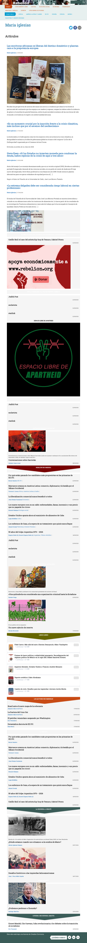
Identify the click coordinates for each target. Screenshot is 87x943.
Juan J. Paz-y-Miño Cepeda (16, 876)
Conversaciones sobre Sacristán (22, 460)
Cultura (33, 6)
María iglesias (11, 53)
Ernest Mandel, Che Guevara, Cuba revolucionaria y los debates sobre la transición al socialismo (43, 924)
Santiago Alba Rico (13, 911)
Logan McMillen (12, 518)
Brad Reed (10, 726)
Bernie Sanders (12, 481)
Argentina (37, 535)
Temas (8, 6)
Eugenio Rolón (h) (13, 535)
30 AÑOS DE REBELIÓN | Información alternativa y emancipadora (43, 234)
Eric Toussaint (12, 720)
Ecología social (44, 6)
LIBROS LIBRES (43, 635)
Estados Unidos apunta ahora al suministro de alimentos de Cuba (36, 515)
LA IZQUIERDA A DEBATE (43, 809)
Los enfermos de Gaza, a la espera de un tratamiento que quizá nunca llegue (40, 524)
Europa (62, 14)
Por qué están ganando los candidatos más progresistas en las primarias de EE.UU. (40, 476)
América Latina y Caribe (34, 14)
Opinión (23, 10)
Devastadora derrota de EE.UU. (21, 724)
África (21, 14)
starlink (11, 313)
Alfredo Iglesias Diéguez (15, 845)
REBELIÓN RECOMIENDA (43, 467)
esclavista (12, 305)
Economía (56, 6)
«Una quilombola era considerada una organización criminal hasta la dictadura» (42, 594)
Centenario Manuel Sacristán (43, 428)
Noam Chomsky (43, 880)
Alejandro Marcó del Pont (15, 708)
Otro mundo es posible (36, 10)
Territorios (10, 14)
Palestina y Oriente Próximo (14, 18)
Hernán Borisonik (13, 631)
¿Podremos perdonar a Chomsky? (22, 908)
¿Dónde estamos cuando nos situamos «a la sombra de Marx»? (34, 842)
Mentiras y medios (11, 10)
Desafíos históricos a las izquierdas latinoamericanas (31, 873)
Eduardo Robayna (13, 510)
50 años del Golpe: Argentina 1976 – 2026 (25, 532)
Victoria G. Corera (13, 491)
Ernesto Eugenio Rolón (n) (26, 535)
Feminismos (66, 6)
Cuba (19, 518)
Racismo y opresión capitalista (43, 564)
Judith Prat (13, 296)
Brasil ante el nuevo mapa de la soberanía (25, 706)
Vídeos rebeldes (46, 535)
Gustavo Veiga (12, 597)
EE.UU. (47, 14)
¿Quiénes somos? (58, 938)
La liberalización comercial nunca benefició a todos (30, 496)
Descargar (76, 644)
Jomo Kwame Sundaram (15, 499)
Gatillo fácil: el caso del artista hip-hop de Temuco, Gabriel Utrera (35, 239)
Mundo (70, 14)
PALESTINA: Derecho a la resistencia (43, 399)
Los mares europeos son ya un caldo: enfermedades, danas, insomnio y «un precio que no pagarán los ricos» (43, 506)
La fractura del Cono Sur (18, 712)
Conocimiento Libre (21, 6)
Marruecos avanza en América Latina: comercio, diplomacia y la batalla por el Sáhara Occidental (41, 487)
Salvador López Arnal (14, 463)
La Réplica (43, 732)
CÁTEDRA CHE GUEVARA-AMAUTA (43, 916)
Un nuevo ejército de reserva (20, 627)
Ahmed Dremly (12, 527)
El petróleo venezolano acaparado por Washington (29, 718)
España (54, 14)
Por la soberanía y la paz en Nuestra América (43, 292)
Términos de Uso (50, 934)
